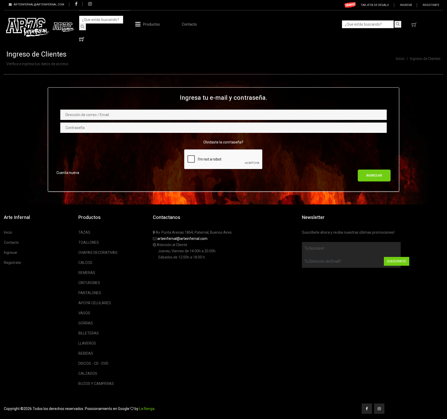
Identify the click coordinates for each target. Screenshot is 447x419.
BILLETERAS (88, 333)
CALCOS (85, 263)
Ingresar (10, 252)
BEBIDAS (85, 353)
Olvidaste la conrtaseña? (223, 142)
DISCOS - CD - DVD (93, 363)
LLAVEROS (87, 343)
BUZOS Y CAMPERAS (96, 384)
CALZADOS (87, 373)
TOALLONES (88, 242)
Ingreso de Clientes (425, 59)
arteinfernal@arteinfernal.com (182, 239)
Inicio (400, 59)
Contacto (189, 24)
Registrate (431, 5)
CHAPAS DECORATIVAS (97, 252)
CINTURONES (89, 283)
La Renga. (147, 409)
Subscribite (396, 261)
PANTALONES (89, 293)
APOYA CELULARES (94, 303)
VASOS (84, 313)
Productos (151, 24)
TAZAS (84, 232)
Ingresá (406, 5)
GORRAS (85, 323)
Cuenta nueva (67, 173)
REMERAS (86, 273)
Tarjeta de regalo (375, 5)
